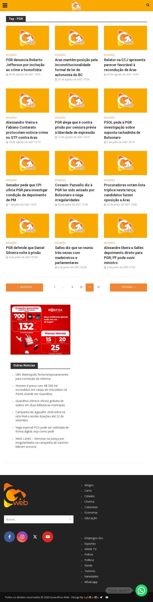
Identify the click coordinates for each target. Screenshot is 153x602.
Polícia (88, 554)
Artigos (89, 485)
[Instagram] (22, 536)
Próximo (127, 287)
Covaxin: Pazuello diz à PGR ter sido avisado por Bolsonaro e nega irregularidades (75, 192)
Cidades (89, 496)
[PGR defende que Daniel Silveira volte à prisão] (27, 225)
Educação (90, 518)
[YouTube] (47, 536)
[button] (141, 590)
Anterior (26, 287)
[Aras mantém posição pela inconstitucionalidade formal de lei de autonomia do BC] (76, 37)
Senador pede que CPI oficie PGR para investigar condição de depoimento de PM (27, 192)
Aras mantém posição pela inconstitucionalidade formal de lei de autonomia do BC (76, 67)
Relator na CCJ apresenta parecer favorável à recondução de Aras (124, 65)
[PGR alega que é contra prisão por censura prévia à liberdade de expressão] (76, 100)
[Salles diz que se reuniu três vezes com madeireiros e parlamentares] (76, 225)
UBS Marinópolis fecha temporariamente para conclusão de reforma (42, 376)
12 (98, 287)
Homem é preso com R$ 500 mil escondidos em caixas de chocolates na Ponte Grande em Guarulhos (41, 390)
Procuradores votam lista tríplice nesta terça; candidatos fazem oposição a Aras (124, 192)
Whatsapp (90, 582)
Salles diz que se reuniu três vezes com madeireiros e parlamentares (74, 255)
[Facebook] (9, 536)
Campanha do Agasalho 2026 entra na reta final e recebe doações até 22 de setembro (40, 416)
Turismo (89, 571)
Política (89, 560)
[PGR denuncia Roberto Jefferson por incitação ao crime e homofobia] (27, 37)
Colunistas (91, 507)
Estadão (11, 55)
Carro (88, 490)
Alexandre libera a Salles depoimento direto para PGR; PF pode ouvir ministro (123, 255)
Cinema (89, 501)
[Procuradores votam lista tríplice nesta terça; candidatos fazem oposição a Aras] (125, 163)
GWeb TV (90, 549)
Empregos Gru (93, 538)
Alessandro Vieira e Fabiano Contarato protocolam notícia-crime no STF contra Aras (27, 129)
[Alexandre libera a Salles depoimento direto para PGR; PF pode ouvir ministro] (125, 225)
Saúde (88, 565)
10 (80, 287)
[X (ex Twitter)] (34, 536)
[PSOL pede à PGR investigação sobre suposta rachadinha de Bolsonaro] (125, 100)
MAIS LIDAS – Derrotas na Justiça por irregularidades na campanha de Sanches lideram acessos (42, 443)
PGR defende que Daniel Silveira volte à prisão (25, 250)
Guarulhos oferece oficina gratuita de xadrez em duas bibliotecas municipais (40, 403)
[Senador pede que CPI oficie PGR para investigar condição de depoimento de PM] (27, 163)
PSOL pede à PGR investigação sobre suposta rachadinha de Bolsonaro (122, 129)
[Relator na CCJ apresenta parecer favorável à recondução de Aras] (125, 37)
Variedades (91, 576)
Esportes (90, 543)
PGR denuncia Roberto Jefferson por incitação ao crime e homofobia (25, 65)
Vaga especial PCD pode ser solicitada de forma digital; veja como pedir (42, 429)
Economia (90, 512)
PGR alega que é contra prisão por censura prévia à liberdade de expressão (75, 127)
